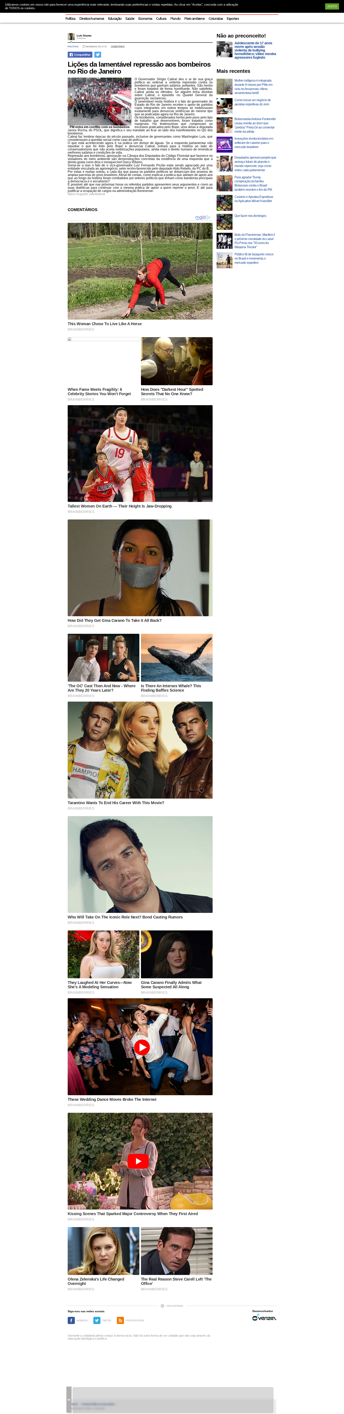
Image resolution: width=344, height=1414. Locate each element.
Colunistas (216, 19)
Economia (145, 19)
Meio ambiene (194, 19)
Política (70, 19)
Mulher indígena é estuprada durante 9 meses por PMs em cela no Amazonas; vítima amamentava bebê (253, 87)
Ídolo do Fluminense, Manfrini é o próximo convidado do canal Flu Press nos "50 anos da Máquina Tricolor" (255, 241)
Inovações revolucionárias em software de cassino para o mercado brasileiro (254, 143)
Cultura (161, 19)
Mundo (175, 19)
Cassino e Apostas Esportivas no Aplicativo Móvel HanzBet (254, 199)
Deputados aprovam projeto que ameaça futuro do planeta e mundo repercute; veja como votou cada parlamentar (255, 164)
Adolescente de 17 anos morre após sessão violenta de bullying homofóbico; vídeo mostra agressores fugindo (255, 50)
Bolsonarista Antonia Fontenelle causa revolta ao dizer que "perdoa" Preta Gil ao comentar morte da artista (255, 125)
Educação (115, 19)
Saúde (129, 19)
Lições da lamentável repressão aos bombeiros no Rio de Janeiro (139, 68)
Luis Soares (84, 35)
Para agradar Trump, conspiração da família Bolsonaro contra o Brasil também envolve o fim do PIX (253, 183)
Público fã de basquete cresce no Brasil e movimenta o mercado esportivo (254, 258)
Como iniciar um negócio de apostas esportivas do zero (253, 102)
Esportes (233, 19)
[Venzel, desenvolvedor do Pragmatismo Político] (264, 1317)
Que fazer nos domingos (250, 215)
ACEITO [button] (332, 6)
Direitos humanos (91, 19)
